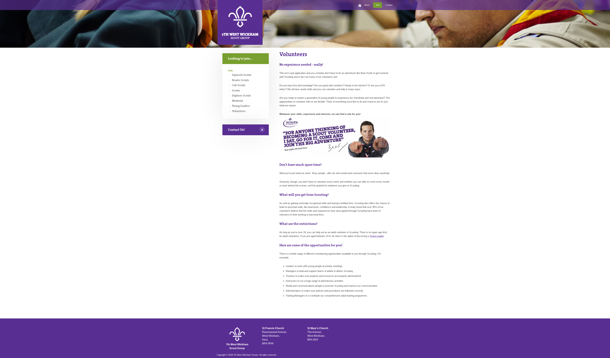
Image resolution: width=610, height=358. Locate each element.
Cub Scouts (238, 85)
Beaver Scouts (240, 80)
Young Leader (376, 236)
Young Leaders (241, 106)
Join (377, 5)
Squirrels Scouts (241, 75)
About (366, 5)
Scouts (236, 90)
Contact (389, 5)
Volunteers (238, 111)
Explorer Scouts (241, 95)
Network (237, 100)
